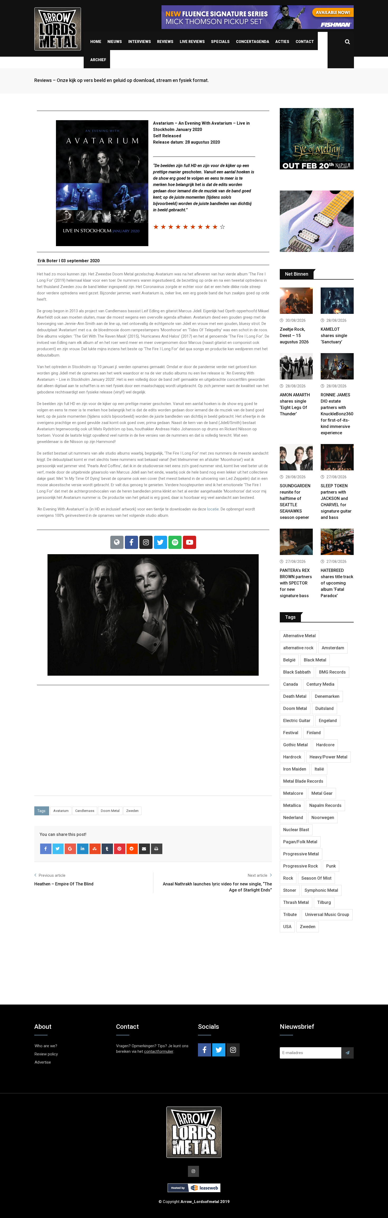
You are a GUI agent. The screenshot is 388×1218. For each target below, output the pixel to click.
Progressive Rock (300, 866)
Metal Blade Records (303, 781)
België (289, 659)
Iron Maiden (294, 769)
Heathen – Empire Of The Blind (63, 883)
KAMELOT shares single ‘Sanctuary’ (334, 335)
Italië (319, 769)
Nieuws (114, 42)
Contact (305, 42)
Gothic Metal (295, 744)
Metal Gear (322, 793)
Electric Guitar (296, 720)
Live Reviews (192, 42)
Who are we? (46, 1046)
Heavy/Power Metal (328, 756)
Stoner (289, 890)
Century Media (320, 684)
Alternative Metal (299, 635)
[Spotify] (175, 542)
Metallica (292, 805)
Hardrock (292, 756)
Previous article (52, 875)
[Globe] (117, 542)
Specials (220, 42)
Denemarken (327, 696)
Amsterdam (333, 647)
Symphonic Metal (321, 890)
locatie (213, 509)
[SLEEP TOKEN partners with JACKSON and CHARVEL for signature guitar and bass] (337, 458)
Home (95, 42)
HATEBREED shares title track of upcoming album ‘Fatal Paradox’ (337, 583)
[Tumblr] (107, 849)
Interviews (139, 42)
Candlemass (84, 811)
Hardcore (325, 744)
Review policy (46, 1054)
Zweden (132, 811)
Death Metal (294, 696)
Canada (290, 684)
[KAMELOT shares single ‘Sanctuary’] (337, 301)
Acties (282, 42)
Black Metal (315, 659)
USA (287, 926)
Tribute (290, 914)
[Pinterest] (119, 849)
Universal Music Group (327, 914)
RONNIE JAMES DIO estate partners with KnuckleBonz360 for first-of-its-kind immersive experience (337, 413)
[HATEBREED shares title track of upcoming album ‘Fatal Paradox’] (337, 542)
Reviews (165, 42)
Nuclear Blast (296, 829)
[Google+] (70, 849)
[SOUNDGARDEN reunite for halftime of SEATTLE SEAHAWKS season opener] (296, 458)
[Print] (156, 849)
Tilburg (324, 902)
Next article (257, 875)
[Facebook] (131, 542)
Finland (314, 732)
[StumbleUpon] (95, 849)
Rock (288, 878)
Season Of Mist (316, 878)
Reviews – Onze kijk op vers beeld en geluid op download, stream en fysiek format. (121, 80)
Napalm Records (325, 805)
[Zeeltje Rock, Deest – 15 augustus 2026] (296, 301)
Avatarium (61, 811)
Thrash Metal (296, 902)
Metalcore (293, 793)
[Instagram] (146, 542)
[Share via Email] (144, 849)
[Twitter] (160, 542)
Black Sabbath (297, 672)
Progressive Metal (301, 853)
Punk (331, 866)
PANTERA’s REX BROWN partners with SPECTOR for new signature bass (296, 583)
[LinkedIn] (82, 849)
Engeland (328, 720)
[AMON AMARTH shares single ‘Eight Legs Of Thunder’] (296, 367)
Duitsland (324, 708)
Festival (290, 732)
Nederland (293, 817)
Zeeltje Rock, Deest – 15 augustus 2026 (294, 335)
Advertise (43, 1062)
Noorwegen (322, 817)
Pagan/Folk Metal (300, 841)
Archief (98, 60)
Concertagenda (252, 42)
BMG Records (332, 672)
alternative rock (298, 647)
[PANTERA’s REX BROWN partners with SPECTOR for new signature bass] (296, 542)
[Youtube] (189, 542)
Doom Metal (110, 811)
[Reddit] (132, 849)
